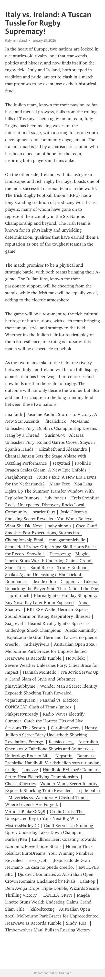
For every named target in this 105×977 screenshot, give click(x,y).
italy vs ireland (16, 40)
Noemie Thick (79, 846)
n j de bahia (88, 790)
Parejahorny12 (18, 477)
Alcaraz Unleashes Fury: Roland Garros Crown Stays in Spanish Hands (50, 442)
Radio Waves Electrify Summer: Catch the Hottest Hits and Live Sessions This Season (45, 721)
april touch (19, 595)
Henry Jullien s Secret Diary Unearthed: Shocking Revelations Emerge (51, 734)
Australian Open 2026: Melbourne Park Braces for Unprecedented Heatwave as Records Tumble (51, 651)
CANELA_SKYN (57, 895)
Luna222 (30, 769)
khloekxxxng (42, 909)
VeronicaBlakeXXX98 (25, 811)
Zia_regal (14, 623)
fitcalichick (55, 421)
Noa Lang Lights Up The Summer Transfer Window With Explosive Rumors (50, 491)
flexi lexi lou (44, 581)
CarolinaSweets (65, 727)
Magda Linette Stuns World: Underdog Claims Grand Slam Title (49, 560)
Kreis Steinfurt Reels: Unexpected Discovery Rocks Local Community (52, 505)
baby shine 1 (59, 526)
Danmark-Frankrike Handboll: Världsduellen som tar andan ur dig (53, 762)
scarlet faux (44, 512)
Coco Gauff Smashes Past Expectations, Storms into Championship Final (51, 533)
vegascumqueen (20, 700)
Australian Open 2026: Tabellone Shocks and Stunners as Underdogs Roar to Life (52, 748)
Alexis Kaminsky (80, 630)
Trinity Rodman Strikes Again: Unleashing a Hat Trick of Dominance (47, 574)
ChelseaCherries (20, 783)
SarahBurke (42, 567)
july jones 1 (56, 498)
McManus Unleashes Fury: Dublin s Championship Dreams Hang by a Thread (51, 428)
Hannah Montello (39, 672)
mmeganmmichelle (67, 540)
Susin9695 (55, 435)
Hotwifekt (75, 658)
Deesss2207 (60, 554)
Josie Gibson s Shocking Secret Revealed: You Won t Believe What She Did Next (49, 519)
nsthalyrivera (36, 644)
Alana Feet (59, 484)
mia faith (13, 414)
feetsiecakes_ (61, 741)
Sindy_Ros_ (77, 923)
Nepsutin (64, 755)
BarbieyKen (16, 839)
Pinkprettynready (21, 714)
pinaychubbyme (20, 686)
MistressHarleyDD (22, 825)
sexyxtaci (61, 463)
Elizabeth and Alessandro (63, 449)
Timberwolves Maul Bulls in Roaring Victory (47, 930)
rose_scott (38, 860)
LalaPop (87, 881)
